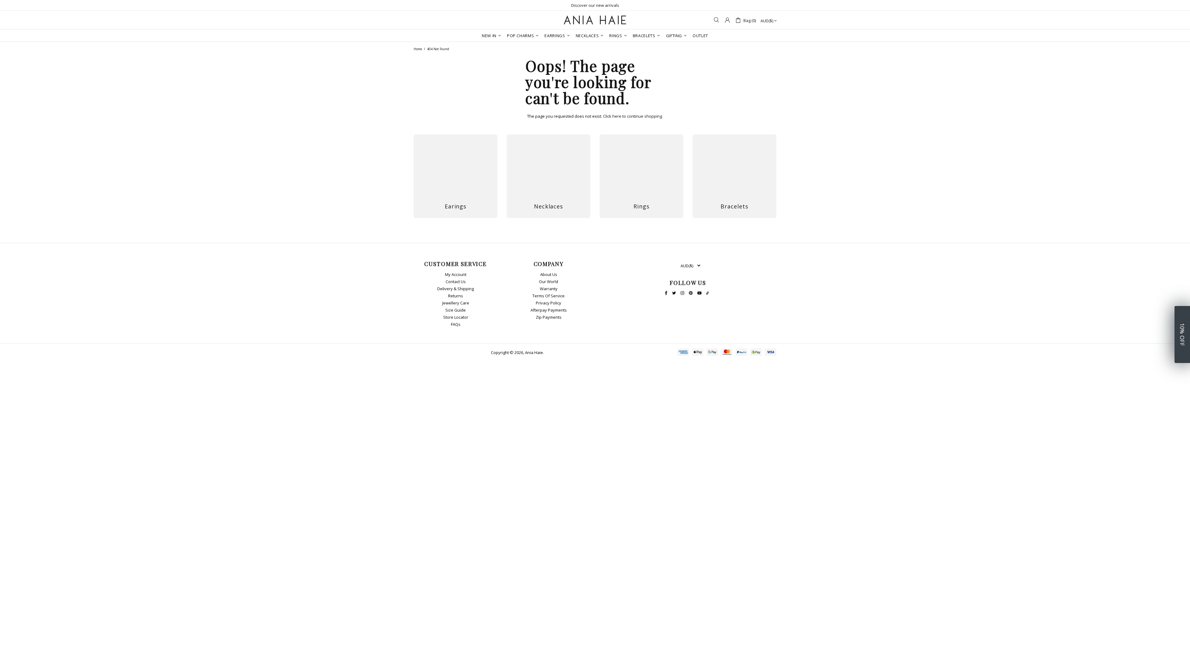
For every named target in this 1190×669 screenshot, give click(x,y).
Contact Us (456, 281)
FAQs (456, 324)
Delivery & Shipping (455, 288)
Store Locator (455, 317)
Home (418, 49)
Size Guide (455, 310)
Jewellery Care (455, 303)
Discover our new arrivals (595, 5)
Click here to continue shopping (632, 116)
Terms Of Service (548, 296)
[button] (1182, 334)
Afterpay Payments (549, 310)
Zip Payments (549, 317)
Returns (455, 296)
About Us (548, 274)
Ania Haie (534, 352)
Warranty (549, 288)
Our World (548, 281)
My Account (455, 274)
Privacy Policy (548, 303)
